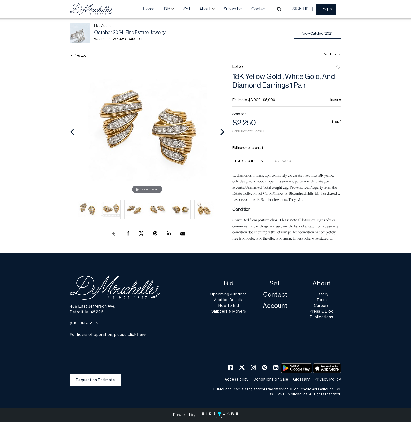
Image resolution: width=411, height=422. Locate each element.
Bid (229, 283)
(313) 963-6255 (84, 323)
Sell (186, 8)
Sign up (300, 8)
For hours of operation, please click (108, 335)
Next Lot (331, 54)
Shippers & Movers (228, 311)
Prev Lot (79, 55)
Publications (321, 317)
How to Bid (228, 306)
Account (275, 306)
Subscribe (233, 8)
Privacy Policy (328, 379)
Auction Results (229, 300)
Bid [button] (167, 8)
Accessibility (237, 379)
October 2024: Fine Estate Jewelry (130, 32)
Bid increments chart (247, 148)
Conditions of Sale (270, 379)
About (322, 283)
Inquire (335, 99)
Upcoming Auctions (228, 294)
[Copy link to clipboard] (114, 233)
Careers (321, 306)
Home (149, 8)
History (321, 294)
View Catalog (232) (317, 33)
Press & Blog (321, 311)
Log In (326, 8)
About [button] (205, 8)
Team (321, 300)
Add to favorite (338, 67)
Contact (258, 8)
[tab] (248, 162)
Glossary (301, 379)
